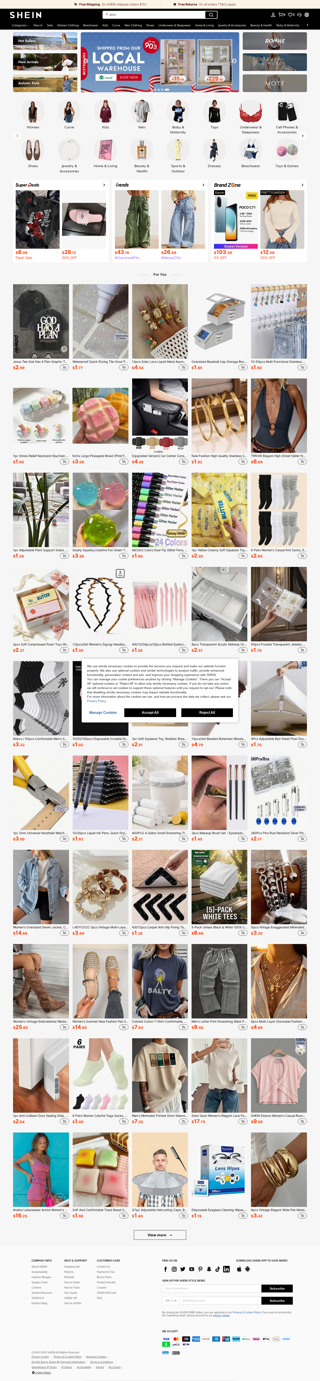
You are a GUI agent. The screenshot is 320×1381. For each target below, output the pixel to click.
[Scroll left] (302, 25)
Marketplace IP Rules (44, 1367)
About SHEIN (39, 1266)
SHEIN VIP (70, 1298)
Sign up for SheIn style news (183, 1280)
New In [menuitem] (38, 25)
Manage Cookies (96, 1356)
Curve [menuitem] (116, 25)
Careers (36, 1287)
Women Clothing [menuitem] (68, 25)
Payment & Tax (106, 1271)
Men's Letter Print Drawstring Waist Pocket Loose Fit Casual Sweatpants (220, 1021)
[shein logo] (25, 15)
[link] (80, 4)
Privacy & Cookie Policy (247, 1312)
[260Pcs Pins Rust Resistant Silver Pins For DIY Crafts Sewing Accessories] (279, 793)
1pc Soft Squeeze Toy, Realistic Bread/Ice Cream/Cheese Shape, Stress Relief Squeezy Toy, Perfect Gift (160, 739)
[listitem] (41, 327)
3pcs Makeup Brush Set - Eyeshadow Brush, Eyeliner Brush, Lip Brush (220, 833)
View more (157, 1235)
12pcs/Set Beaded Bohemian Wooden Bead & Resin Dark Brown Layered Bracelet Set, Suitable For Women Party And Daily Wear (220, 739)
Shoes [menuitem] (150, 25)
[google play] (247, 1271)
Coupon (101, 1287)
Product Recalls (106, 1282)
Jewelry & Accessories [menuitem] (232, 25)
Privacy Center (40, 1356)
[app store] (239, 1271)
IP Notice (66, 1367)
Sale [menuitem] (50, 25)
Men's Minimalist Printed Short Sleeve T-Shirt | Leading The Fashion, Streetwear (160, 1115)
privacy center (221, 1315)
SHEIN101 (38, 1298)
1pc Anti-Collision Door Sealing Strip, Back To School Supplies (41, 1115)
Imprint (100, 1367)
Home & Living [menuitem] (204, 25)
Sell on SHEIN (72, 1303)
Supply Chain (40, 1282)
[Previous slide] (85, 61)
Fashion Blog (39, 1303)
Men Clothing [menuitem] (133, 25)
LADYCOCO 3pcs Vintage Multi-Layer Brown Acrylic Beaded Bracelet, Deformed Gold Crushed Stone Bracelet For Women (100, 927)
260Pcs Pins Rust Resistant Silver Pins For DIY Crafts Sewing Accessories (279, 833)
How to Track (72, 1287)
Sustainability (39, 1271)
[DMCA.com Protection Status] (176, 1352)
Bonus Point (104, 1277)
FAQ (99, 1298)
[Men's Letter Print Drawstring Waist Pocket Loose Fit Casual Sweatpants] (220, 981)
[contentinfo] (227, 1341)
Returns (69, 1271)
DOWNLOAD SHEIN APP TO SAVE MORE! (262, 1260)
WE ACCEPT (170, 1331)
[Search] (211, 14)
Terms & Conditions (101, 1362)
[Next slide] (234, 61)
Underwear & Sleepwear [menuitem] (174, 25)
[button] (299, 14)
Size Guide (70, 1292)
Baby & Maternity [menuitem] (288, 25)
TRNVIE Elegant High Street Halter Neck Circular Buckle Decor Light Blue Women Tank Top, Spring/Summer (279, 456)
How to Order (72, 1282)
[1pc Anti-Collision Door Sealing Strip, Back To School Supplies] (41, 1075)
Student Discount (42, 1292)
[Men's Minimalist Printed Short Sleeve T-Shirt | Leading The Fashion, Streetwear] (160, 1075)
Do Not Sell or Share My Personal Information (58, 1362)
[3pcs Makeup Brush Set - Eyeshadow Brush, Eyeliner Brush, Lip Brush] (220, 793)
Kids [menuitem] (105, 25)
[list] (197, 1269)
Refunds (69, 1277)
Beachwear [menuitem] (90, 25)
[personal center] (273, 14)
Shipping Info (72, 1266)
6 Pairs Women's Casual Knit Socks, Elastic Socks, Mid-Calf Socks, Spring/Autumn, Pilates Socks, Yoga (279, 550)
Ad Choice (114, 1367)
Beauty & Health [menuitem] (261, 25)
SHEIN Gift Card (106, 1292)
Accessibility (84, 1367)
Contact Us (103, 1266)
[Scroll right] (307, 25)
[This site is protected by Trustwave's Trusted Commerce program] (165, 1352)
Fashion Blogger (41, 1277)
